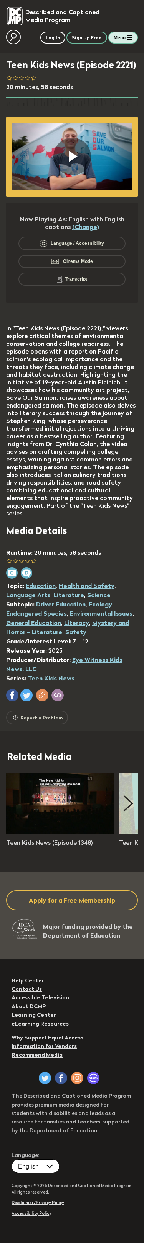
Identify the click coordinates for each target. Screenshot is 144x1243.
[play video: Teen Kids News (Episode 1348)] (60, 831)
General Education (33, 623)
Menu (120, 37)
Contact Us (27, 988)
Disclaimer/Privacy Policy (38, 1202)
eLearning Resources (40, 1023)
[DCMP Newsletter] (93, 1078)
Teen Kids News (51, 678)
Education (41, 585)
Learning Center (34, 1014)
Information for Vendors (44, 1046)
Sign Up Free (87, 37)
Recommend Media (37, 1054)
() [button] (85, 227)
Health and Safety (86, 585)
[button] (12, 695)
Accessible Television (40, 997)
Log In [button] (53, 37)
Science (99, 595)
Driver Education (61, 604)
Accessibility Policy (31, 1213)
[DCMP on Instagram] (77, 1078)
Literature (68, 595)
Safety (75, 632)
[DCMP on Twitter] (45, 1078)
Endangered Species (36, 613)
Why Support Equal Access (47, 1037)
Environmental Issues (101, 613)
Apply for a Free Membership (72, 900)
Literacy (76, 623)
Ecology (100, 604)
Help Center (28, 980)
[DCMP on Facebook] (61, 1078)
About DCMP (29, 1006)
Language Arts (28, 595)
